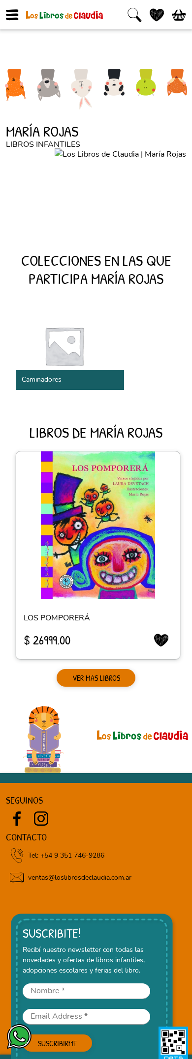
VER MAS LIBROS (96, 677)
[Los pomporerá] (98, 525)
